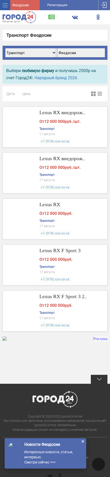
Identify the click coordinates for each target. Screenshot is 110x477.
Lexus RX (49, 204)
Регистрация (57, 5)
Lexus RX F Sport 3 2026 (65, 296)
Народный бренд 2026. (56, 77)
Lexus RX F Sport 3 (60, 250)
